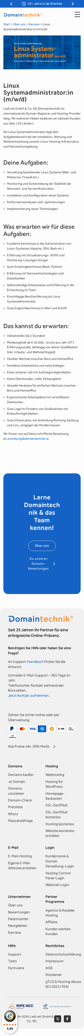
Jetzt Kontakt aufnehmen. (29, 695)
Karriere (34, 24)
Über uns (19, 24)
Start (6, 24)
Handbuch (35, 661)
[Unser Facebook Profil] (67, 1018)
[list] (42, 4)
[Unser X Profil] (57, 1018)
